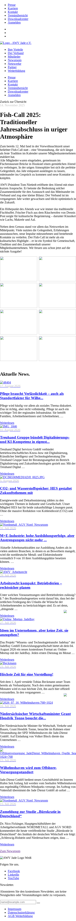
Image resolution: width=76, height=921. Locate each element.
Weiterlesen (7, 423)
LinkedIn (13, 874)
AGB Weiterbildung (20, 916)
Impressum (14, 909)
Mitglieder (14, 56)
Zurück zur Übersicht (13, 101)
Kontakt (13, 12)
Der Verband (16, 53)
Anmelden (14, 22)
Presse (12, 4)
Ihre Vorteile (15, 49)
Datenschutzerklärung (21, 912)
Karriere (13, 8)
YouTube (13, 878)
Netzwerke (14, 63)
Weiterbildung (16, 70)
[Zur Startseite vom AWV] (15, 43)
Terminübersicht (18, 15)
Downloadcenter (18, 19)
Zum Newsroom (10, 851)
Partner (12, 67)
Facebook (14, 871)
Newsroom (14, 60)
